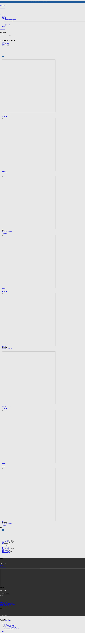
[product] (43, 494)
